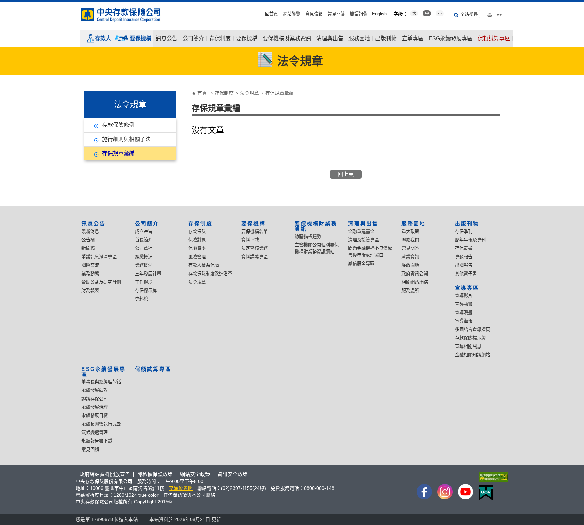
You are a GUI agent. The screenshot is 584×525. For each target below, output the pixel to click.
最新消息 (90, 231)
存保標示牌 (146, 290)
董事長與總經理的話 (101, 381)
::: (2, 4)
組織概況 (143, 256)
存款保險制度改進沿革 (210, 273)
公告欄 (88, 239)
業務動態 (90, 273)
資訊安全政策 (232, 474)
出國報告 (463, 265)
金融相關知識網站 (472, 354)
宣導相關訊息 (468, 346)
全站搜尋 (469, 14)
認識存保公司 (94, 398)
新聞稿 (88, 248)
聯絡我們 (410, 239)
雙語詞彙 (358, 13)
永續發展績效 (94, 390)
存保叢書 (463, 248)
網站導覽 (291, 13)
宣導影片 (463, 295)
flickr (499, 13)
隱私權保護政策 (155, 474)
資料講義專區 (254, 256)
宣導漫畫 (463, 312)
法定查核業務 (254, 248)
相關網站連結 (415, 282)
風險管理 (197, 256)
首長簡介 (143, 239)
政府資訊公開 (415, 273)
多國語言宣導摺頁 (472, 329)
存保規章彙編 (118, 153)
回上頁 (346, 174)
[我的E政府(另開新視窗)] (492, 493)
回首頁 (271, 13)
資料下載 (250, 239)
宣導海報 (463, 321)
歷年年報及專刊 (470, 239)
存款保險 (197, 231)
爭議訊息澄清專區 (99, 256)
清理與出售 (329, 38)
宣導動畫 (463, 304)
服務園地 (359, 38)
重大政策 (410, 231)
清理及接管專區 (363, 239)
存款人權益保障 (203, 265)
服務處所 (410, 290)
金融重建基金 (361, 231)
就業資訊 (410, 256)
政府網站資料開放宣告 (104, 474)
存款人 (103, 38)
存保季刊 (463, 231)
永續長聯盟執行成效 (101, 424)
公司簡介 (193, 38)
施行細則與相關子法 (126, 139)
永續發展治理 (94, 407)
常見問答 (336, 13)
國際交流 (90, 265)
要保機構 (140, 38)
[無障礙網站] (492, 477)
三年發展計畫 (148, 273)
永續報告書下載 (96, 441)
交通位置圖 (181, 488)
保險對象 (197, 239)
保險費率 (197, 248)
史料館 (141, 299)
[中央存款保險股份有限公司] (121, 15)
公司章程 (143, 248)
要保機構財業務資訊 (287, 38)
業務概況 (143, 265)
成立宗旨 (143, 231)
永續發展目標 (94, 415)
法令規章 (249, 93)
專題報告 (463, 256)
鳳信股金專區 (361, 263)
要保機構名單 (254, 231)
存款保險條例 (118, 125)
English (379, 13)
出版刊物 (386, 38)
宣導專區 (412, 38)
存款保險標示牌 (470, 337)
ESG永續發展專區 (450, 38)
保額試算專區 (494, 38)
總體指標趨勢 (308, 236)
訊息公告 (166, 38)
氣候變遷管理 (94, 432)
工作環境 (143, 282)
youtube (489, 13)
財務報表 (90, 290)
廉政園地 (410, 265)
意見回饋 (90, 449)
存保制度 (220, 38)
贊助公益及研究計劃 (101, 282)
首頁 (202, 93)
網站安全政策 (195, 474)
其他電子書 (466, 273)
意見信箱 (314, 13)
